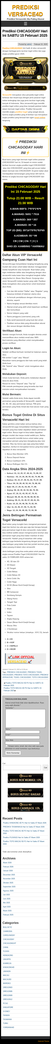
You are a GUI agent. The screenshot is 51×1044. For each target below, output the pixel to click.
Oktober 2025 (8, 883)
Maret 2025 (7, 911)
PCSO (5, 1003)
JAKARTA (7, 959)
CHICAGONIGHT (9, 943)
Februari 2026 (8, 867)
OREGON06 (7, 991)
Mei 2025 (6, 903)
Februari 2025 (8, 915)
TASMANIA (7, 1019)
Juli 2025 (6, 895)
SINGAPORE (8, 1007)
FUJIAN (6, 951)
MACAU (6, 975)
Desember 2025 (9, 875)
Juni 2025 (6, 899)
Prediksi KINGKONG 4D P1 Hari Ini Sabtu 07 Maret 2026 (24, 823)
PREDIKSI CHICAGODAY (17, 672)
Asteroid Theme (43, 1041)
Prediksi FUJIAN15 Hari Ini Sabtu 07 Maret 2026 (21, 837)
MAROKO (7, 983)
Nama (8, 729)
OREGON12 (7, 999)
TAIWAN (6, 1015)
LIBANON (6, 971)
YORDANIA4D (8, 1027)
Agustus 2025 (8, 891)
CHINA (5, 947)
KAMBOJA (7, 963)
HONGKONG (8, 955)
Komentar (9, 708)
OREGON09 (7, 995)
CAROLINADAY (9, 935)
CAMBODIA (7, 931)
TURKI (5, 1023)
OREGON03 (7, 987)
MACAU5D (7, 979)
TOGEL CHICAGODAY (22, 677)
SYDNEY (6, 1011)
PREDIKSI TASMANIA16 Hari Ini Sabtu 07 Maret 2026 (23, 827)
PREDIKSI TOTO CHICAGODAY (26, 675)
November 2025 (9, 879)
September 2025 (9, 887)
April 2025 (7, 907)
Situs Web (9, 740)
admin (29, 44)
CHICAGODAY (8, 939)
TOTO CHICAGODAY (40, 677)
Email (8, 735)
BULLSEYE (7, 927)
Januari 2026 (8, 871)
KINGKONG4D (8, 967)
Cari (3, 763)
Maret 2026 (7, 863)
